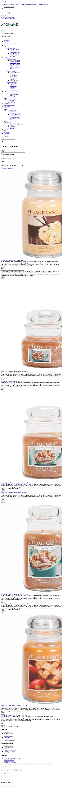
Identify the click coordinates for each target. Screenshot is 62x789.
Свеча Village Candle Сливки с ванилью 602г (12, 260)
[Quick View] (2, 391)
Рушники (12, 125)
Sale (5, 130)
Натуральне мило (11, 110)
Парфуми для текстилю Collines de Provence (15, 67)
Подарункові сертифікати (10, 750)
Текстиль (6, 121)
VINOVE (12, 101)
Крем (5, 107)
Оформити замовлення (9, 42)
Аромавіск (12, 88)
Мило (5, 109)
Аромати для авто (11, 99)
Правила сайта (7, 737)
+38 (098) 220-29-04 (9, 7)
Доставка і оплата (8, 733)
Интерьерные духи (11, 59)
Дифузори (6, 46)
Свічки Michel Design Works (13, 76)
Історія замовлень (8, 747)
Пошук (5, 142)
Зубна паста (7, 103)
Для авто (6, 98)
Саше (5, 91)
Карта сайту (7, 752)
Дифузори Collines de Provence (14, 50)
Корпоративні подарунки (7, 17)
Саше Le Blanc (13, 96)
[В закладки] (1, 391)
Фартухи (12, 128)
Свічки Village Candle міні (13, 86)
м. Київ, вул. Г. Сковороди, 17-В (12, 758)
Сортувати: (4, 165)
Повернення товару (9, 740)
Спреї (5, 57)
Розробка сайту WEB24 (7, 786)
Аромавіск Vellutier (14, 90)
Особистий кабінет (5, 36)
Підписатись (18, 770)
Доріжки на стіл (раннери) (16, 124)
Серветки (12, 126)
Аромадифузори (11, 48)
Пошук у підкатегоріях (8, 154)
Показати (3, 167)
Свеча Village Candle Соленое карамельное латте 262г (14, 371)
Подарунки (6, 132)
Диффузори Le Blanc (15, 52)
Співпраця (6, 734)
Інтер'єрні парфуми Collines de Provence (15, 61)
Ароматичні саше (11, 92)
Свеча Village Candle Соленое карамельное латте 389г (14, 483)
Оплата (7, 18)
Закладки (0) (7, 41)
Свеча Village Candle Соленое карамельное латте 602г (14, 594)
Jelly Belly (12, 102)
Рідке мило (12, 119)
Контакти (12, 18)
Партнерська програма (9, 751)
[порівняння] (4, 391)
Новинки (6, 136)
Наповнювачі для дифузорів (14, 55)
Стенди (2, 18)
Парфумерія (7, 106)
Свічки (5, 69)
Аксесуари (6, 129)
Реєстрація (6, 40)
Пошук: (3, 150)
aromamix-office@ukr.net (10, 762)
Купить (2, 268)
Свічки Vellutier (14, 80)
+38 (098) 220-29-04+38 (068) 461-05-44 (9, 760)
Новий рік (6, 133)
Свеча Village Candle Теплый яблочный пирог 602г (14, 705)
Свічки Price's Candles (13, 78)
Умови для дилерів (8, 736)
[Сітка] (2, 164)
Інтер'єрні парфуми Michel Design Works (15, 63)
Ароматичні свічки (11, 71)
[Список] (1, 164)
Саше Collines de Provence (14, 94)
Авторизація (7, 38)
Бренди (5, 134)
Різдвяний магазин (5, 15)
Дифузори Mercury (14, 53)
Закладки (6, 748)
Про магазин (7, 732)
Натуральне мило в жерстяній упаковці (15, 115)
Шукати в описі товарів (8, 158)
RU (8, 13)
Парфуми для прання (9, 105)
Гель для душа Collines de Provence (15, 112)
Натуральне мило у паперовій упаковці (15, 117)
